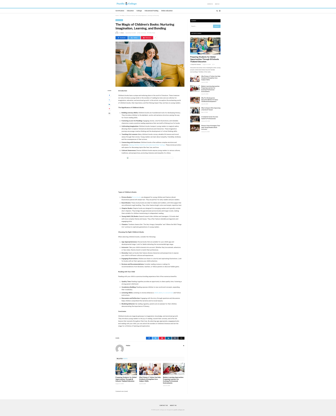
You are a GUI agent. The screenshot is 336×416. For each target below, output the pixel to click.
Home (117, 15)
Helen (122, 32)
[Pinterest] (109, 109)
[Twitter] (109, 100)
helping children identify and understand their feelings (147, 145)
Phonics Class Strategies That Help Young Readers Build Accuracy (210, 127)
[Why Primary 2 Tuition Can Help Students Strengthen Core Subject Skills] (150, 369)
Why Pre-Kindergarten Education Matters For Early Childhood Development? (209, 99)
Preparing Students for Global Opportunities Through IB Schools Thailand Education (125, 379)
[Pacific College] (126, 4)
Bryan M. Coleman (196, 64)
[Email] (109, 113)
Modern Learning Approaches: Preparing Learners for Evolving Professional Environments (173, 380)
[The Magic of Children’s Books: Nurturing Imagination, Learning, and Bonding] (149, 64)
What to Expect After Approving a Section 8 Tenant (210, 108)
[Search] (217, 11)
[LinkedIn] (109, 104)
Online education (167, 11)
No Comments (142, 32)
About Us (217, 3)
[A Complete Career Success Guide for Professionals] (195, 119)
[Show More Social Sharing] (155, 37)
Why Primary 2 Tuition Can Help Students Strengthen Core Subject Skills (150, 379)
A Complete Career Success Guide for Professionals (209, 117)
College (139, 11)
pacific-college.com (179, 409)
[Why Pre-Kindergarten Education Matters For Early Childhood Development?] (195, 100)
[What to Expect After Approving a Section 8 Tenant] (195, 110)
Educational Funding (151, 11)
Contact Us (210, 3)
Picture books (136, 197)
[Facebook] (109, 95)
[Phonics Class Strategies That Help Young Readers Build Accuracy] (195, 128)
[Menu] (219, 11)
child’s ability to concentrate (163, 293)
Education (130, 11)
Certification (119, 11)
